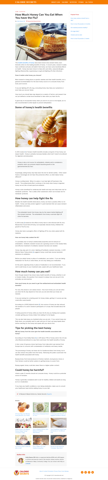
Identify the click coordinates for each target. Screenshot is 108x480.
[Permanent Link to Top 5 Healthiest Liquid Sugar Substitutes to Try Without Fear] (59, 419)
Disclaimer (50, 471)
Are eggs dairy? (75, 31)
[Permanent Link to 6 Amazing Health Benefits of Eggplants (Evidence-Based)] (59, 403)
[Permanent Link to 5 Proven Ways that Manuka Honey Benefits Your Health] (23, 403)
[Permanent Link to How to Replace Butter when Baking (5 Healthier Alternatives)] (41, 419)
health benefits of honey (26, 63)
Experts (49, 394)
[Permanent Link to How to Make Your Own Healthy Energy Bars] (41, 436)
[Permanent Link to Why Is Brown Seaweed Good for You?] (41, 403)
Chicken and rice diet (76, 35)
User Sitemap (65, 471)
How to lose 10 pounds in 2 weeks (80, 38)
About (41, 471)
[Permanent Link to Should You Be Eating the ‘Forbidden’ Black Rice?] (59, 436)
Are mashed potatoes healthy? (79, 27)
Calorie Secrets (25, 2)
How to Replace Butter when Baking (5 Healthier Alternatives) (40, 431)
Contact (45, 471)
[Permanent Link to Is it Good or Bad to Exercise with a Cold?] (23, 436)
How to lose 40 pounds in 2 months (80, 24)
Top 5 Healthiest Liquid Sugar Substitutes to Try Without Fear (58, 431)
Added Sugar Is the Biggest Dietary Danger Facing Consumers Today (22, 431)
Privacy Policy (57, 471)
